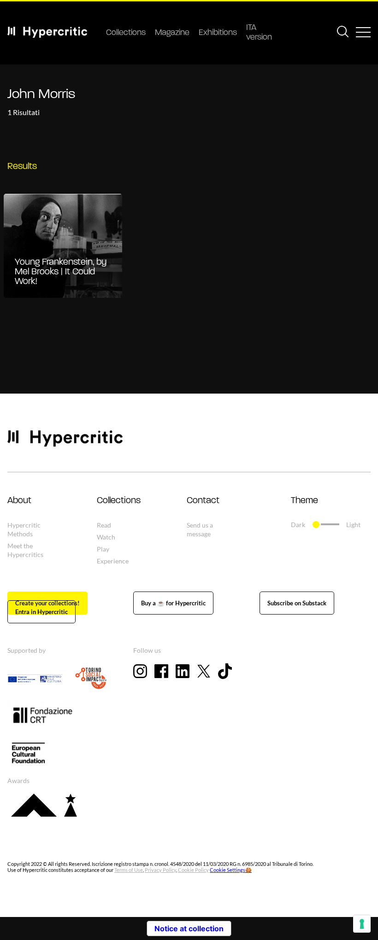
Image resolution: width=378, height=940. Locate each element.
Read (104, 525)
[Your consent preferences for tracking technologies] (362, 924)
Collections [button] (119, 500)
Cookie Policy (193, 870)
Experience (113, 561)
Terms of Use (128, 870)
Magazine (172, 33)
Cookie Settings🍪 (231, 870)
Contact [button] (203, 500)
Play (103, 549)
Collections (126, 33)
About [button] (19, 500)
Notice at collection (189, 928)
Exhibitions (218, 33)
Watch (106, 537)
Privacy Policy (160, 870)
